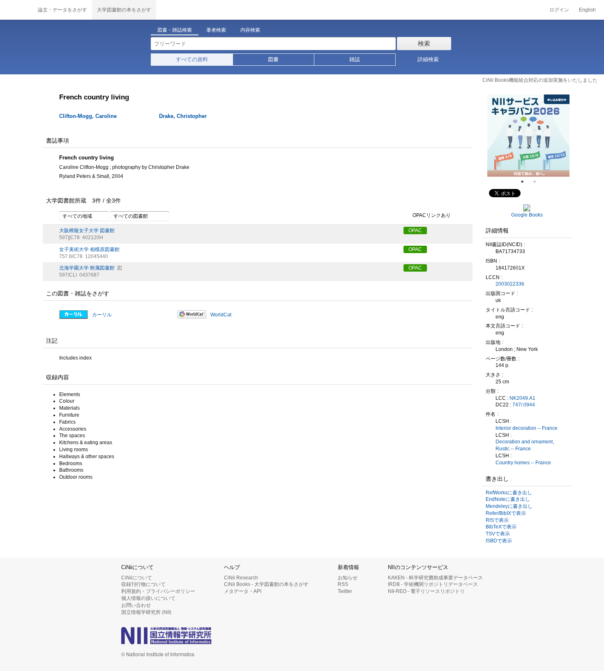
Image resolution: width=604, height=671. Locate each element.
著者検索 (216, 30)
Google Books (527, 215)
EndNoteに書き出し (508, 499)
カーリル (102, 315)
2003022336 (510, 284)
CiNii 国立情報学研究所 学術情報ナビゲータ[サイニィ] (16, 10)
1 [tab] (525, 182)
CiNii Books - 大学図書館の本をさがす (266, 584)
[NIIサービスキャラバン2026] (528, 136)
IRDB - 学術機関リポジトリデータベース (433, 584)
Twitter (345, 591)
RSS (343, 584)
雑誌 (354, 59)
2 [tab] (538, 182)
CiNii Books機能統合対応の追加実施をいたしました (539, 80)
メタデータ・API (242, 591)
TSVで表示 (498, 534)
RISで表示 (497, 520)
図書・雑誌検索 (174, 30)
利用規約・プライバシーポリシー (158, 591)
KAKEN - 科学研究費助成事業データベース (435, 578)
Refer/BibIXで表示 (506, 513)
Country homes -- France (523, 463)
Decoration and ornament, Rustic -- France (525, 445)
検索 (424, 43)
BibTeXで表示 (501, 527)
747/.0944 (523, 405)
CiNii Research (241, 578)
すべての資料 (192, 59)
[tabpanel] (528, 136)
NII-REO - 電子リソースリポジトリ (426, 591)
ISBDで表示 (499, 541)
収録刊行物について (143, 584)
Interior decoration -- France (527, 428)
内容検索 (250, 30)
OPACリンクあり (432, 215)
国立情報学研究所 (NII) (146, 612)
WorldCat (220, 315)
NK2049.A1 (522, 398)
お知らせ (347, 578)
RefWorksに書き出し (509, 493)
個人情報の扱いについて (148, 598)
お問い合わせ (136, 605)
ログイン (559, 10)
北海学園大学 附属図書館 (87, 268)
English (587, 10)
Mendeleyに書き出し (509, 506)
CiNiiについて (136, 578)
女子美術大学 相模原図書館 (89, 249)
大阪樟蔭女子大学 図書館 (87, 230)
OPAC (415, 230)
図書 (273, 59)
